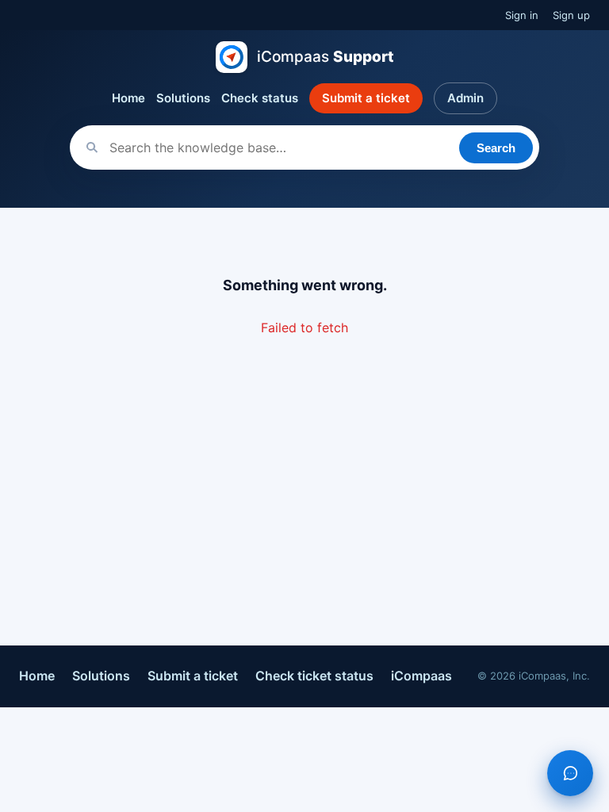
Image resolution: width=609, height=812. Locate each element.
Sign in (521, 15)
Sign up (571, 15)
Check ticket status (314, 676)
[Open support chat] (570, 773)
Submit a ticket (366, 97)
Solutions (183, 97)
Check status (259, 97)
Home (128, 97)
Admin (465, 97)
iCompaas (421, 676)
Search (496, 148)
